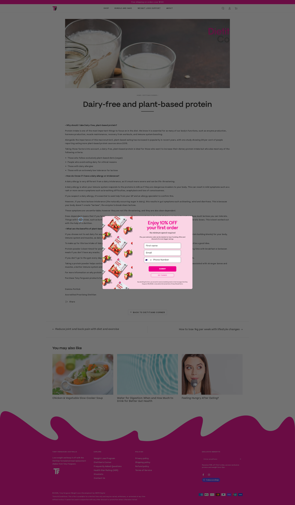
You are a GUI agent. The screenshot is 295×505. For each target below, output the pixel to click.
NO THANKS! (162, 275)
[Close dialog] (81, 219)
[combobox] (148, 260)
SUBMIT (162, 269)
